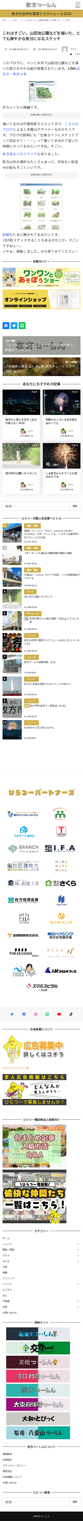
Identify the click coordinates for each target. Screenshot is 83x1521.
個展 (6, 234)
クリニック (8, 1278)
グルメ (6, 1255)
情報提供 (7, 1454)
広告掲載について (12, 1476)
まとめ (6, 1261)
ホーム (6, 1238)
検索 (75, 506)
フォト (78, 54)
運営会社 (7, 1471)
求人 (5, 1295)
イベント (7, 1284)
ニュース (7, 1244)
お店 (5, 1266)
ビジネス (7, 1289)
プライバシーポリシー (15, 1465)
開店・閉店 (8, 1249)
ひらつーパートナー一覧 (16, 1067)
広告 (5, 1306)
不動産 (6, 1301)
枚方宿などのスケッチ (20, 153)
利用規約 (7, 1459)
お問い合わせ (10, 1312)
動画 (5, 1272)
